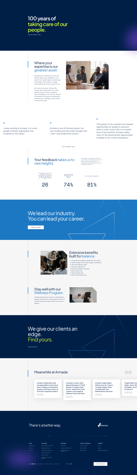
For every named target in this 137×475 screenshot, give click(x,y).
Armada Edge (31, 445)
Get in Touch (100, 464)
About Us (31, 450)
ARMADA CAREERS (36, 227)
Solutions (44, 443)
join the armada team (68, 146)
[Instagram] (30, 464)
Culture (99, 445)
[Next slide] (130, 372)
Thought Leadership (85, 443)
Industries (63, 443)
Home (30, 443)
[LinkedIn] (32, 464)
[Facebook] (34, 464)
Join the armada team (34, 34)
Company (100, 443)
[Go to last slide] (126, 372)
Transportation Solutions (46, 450)
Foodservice (63, 445)
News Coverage (83, 450)
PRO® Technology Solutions (47, 445)
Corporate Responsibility (103, 450)
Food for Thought (83, 445)
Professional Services (45, 452)
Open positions (32, 346)
